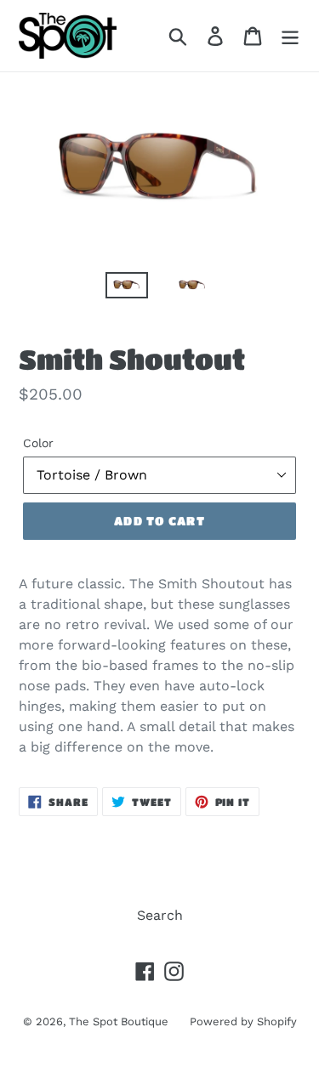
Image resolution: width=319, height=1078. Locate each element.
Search (160, 915)
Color (38, 443)
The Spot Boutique (118, 1021)
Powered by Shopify (243, 1021)
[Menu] (290, 36)
